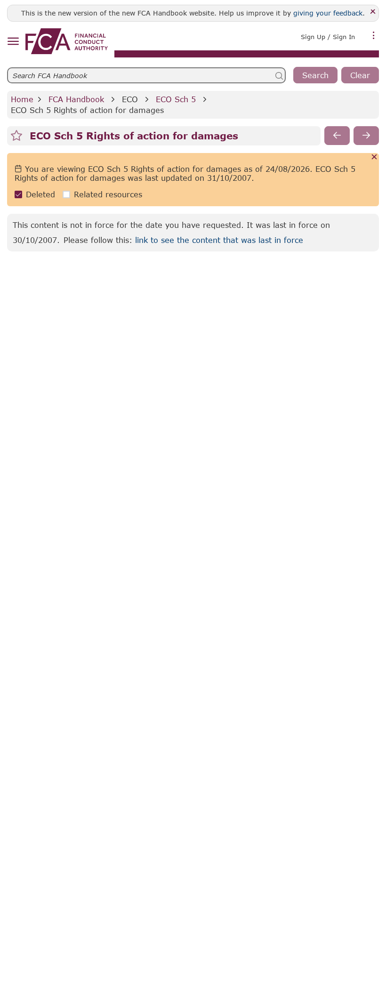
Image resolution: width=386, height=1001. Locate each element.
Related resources (108, 194)
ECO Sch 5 (176, 99)
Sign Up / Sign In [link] (328, 36)
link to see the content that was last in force (219, 239)
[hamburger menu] (13, 42)
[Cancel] (374, 157)
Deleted (40, 194)
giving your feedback (327, 13)
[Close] (373, 12)
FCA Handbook (76, 99)
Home (22, 99)
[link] (67, 41)
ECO (130, 99)
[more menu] (374, 35)
